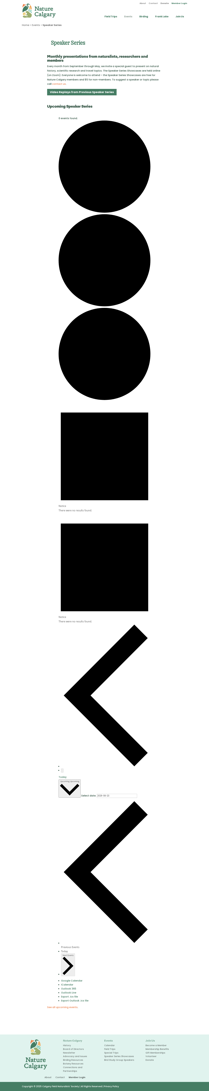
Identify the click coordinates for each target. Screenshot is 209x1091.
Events (128, 17)
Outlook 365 (68, 988)
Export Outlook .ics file (74, 1000)
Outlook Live (68, 992)
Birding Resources (73, 1060)
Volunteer (151, 1056)
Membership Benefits (157, 1049)
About (143, 3)
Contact (153, 3)
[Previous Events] (105, 766)
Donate (164, 3)
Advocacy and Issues (75, 1056)
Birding (143, 17)
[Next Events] (62, 771)
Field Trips (110, 17)
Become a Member (156, 1045)
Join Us (179, 17)
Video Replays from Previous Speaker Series (82, 92)
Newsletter (69, 1052)
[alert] (104, 457)
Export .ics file (69, 996)
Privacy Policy (111, 1086)
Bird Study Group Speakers (119, 1060)
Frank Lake (161, 17)
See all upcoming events (62, 1007)
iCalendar (67, 984)
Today (63, 777)
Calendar (109, 1045)
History (67, 1045)
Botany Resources (73, 1063)
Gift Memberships (155, 1052)
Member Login (179, 3)
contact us (59, 84)
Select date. (89, 795)
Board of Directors (73, 1049)
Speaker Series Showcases (119, 1056)
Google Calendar (71, 980)
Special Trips (111, 1052)
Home (25, 25)
